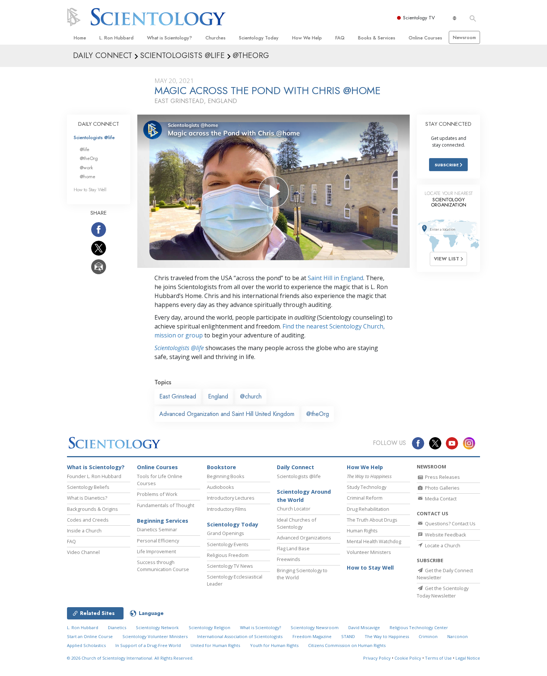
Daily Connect (295, 467)
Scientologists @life (94, 137)
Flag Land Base (293, 548)
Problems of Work (157, 494)
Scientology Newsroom (315, 627)
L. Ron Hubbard (116, 37)
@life (84, 149)
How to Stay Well (90, 189)
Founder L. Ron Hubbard (94, 476)
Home (80, 37)
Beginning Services (162, 520)
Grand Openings (225, 533)
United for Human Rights (215, 645)
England (218, 396)
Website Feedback (445, 534)
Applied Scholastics (86, 645)
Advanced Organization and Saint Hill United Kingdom (226, 414)
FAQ (340, 37)
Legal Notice (467, 658)
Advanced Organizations (304, 537)
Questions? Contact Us (450, 523)
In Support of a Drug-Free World (148, 645)
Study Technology (366, 487)
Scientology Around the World (304, 495)
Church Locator (293, 508)
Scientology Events (228, 544)
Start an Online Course (90, 636)
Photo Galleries (442, 487)
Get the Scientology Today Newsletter (442, 592)
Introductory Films (226, 509)
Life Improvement (156, 551)
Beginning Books (225, 476)
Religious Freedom (228, 555)
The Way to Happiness (387, 636)
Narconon (457, 636)
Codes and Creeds (88, 519)
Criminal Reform (365, 497)
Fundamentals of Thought (165, 505)
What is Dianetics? (87, 497)
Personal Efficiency (158, 540)
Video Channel (83, 552)
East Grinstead (177, 396)
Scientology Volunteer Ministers (155, 636)
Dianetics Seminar (157, 529)
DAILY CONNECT (98, 124)
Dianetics (117, 627)
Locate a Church (442, 545)
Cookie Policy (407, 658)
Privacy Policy (377, 658)
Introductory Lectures (231, 497)
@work (86, 167)
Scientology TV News (230, 566)
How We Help (307, 37)
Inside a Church (84, 530)
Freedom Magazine (312, 636)
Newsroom (464, 37)
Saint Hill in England (335, 278)
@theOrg (317, 414)
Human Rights (362, 530)
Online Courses (425, 37)
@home (87, 176)
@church (251, 396)
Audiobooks (220, 487)
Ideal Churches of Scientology (296, 523)
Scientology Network (157, 627)
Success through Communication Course (163, 566)
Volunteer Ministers (369, 552)
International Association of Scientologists (239, 636)
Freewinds (288, 559)
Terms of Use (438, 658)
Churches (215, 37)
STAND (348, 636)
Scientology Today (258, 37)
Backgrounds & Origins (92, 509)
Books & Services (376, 37)
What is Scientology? (169, 37)
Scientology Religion (209, 627)
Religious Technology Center (419, 627)
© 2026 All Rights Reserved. (130, 658)
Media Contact (440, 498)
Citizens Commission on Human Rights (347, 645)
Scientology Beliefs (88, 487)
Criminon (428, 636)
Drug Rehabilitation (368, 509)
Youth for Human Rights (274, 645)
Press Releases (442, 477)
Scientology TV (419, 17)
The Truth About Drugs (372, 519)
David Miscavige (364, 627)
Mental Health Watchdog (374, 541)
